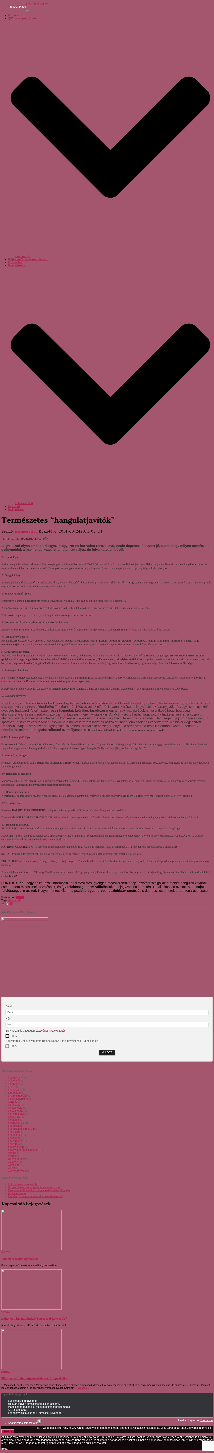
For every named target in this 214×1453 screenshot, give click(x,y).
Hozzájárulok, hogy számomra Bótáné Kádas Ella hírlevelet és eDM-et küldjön (52, 1040)
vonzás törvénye (17, 1171)
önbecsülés (15, 1125)
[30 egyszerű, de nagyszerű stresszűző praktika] (31, 1368)
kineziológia (15, 1107)
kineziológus (15, 1110)
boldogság (14, 1080)
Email (9, 1006)
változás (13, 1162)
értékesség (14, 1089)
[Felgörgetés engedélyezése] (39, 1421)
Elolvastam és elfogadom (36, 1030)
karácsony (14, 1104)
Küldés (107, 1052)
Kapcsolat (14, 506)
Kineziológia (22, 256)
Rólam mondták (24, 503)
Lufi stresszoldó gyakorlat (23, 1184)
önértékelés (15, 1134)
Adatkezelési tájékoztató (22, 1423)
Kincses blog (15, 262)
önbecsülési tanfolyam (21, 1128)
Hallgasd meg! (16, 509)
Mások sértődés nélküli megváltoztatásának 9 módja (39, 1190)
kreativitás (14, 1116)
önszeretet (14, 1143)
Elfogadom (8, 1431)
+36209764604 (17, 6)
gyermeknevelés (18, 1095)
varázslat (13, 1165)
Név (8, 1018)
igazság (12, 1101)
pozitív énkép (16, 1146)
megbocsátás (16, 1122)
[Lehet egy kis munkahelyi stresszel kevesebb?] (31, 1308)
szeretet (12, 1155)
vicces (12, 1168)
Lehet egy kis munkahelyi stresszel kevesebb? (35, 1196)
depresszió (14, 900)
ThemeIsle (206, 1420)
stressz (20, 897)
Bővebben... (82, 1387)
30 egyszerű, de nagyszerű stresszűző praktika (34, 1378)
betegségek (15, 1077)
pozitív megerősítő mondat (23, 1149)
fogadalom (14, 1092)
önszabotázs (15, 1140)
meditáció (14, 1119)
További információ (200, 1427)
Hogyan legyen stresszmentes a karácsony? (34, 1187)
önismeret (14, 1137)
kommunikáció (16, 1113)
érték (11, 1086)
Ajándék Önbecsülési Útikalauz (29, 259)
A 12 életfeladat (17, 1193)
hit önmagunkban (18, 1098)
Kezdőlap (13, 15)
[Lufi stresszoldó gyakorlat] (31, 1249)
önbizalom (14, 1131)
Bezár (4, 1448)
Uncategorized (16, 1159)
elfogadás (14, 1083)
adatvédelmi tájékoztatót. (51, 1030)
